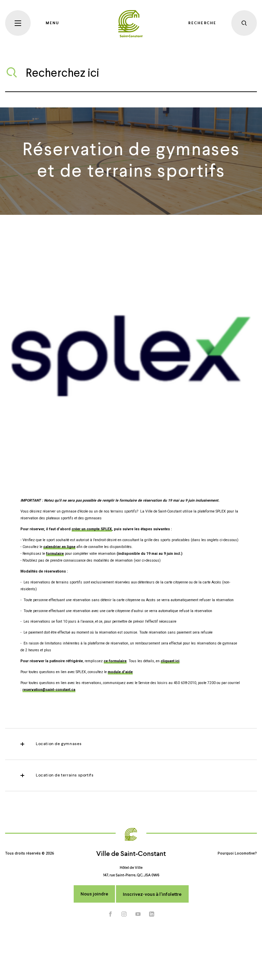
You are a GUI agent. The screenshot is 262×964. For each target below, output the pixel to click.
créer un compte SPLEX (92, 529)
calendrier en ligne (59, 547)
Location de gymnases (59, 744)
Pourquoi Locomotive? (237, 853)
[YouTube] (138, 914)
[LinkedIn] (151, 914)
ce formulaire (115, 661)
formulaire (55, 553)
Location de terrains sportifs (64, 775)
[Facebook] (110, 914)
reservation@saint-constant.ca (49, 689)
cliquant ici (170, 661)
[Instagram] (124, 914)
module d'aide (120, 672)
